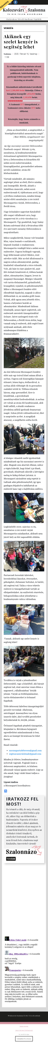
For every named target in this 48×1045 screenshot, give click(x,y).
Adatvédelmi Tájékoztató (24, 1030)
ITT (22, 104)
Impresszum (24, 1026)
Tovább (11, 859)
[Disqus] (24, 899)
